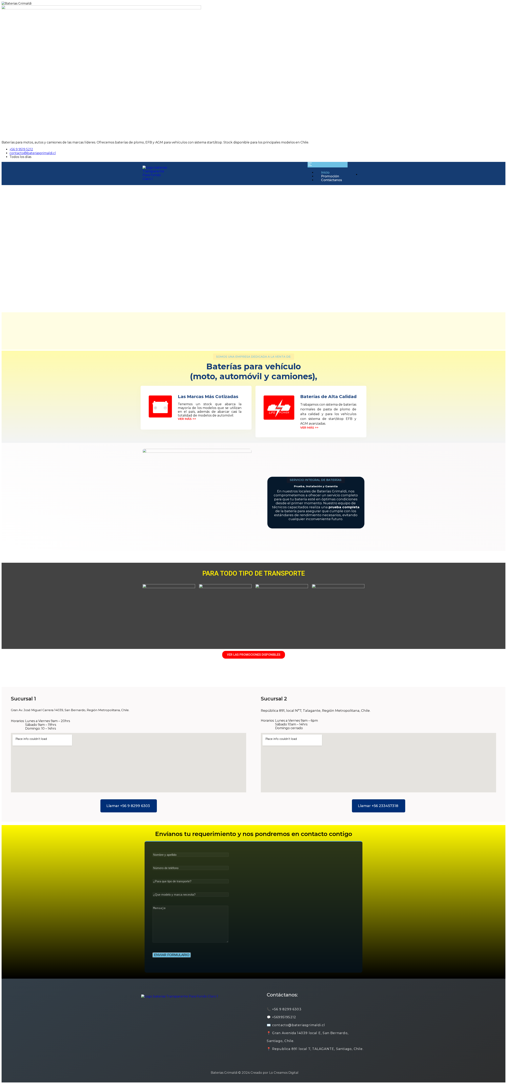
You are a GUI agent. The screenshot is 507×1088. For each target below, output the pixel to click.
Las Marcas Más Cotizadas (208, 396)
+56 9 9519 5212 (21, 149)
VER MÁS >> (187, 418)
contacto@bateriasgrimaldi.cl (33, 153)
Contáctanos (331, 180)
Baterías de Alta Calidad (328, 396)
